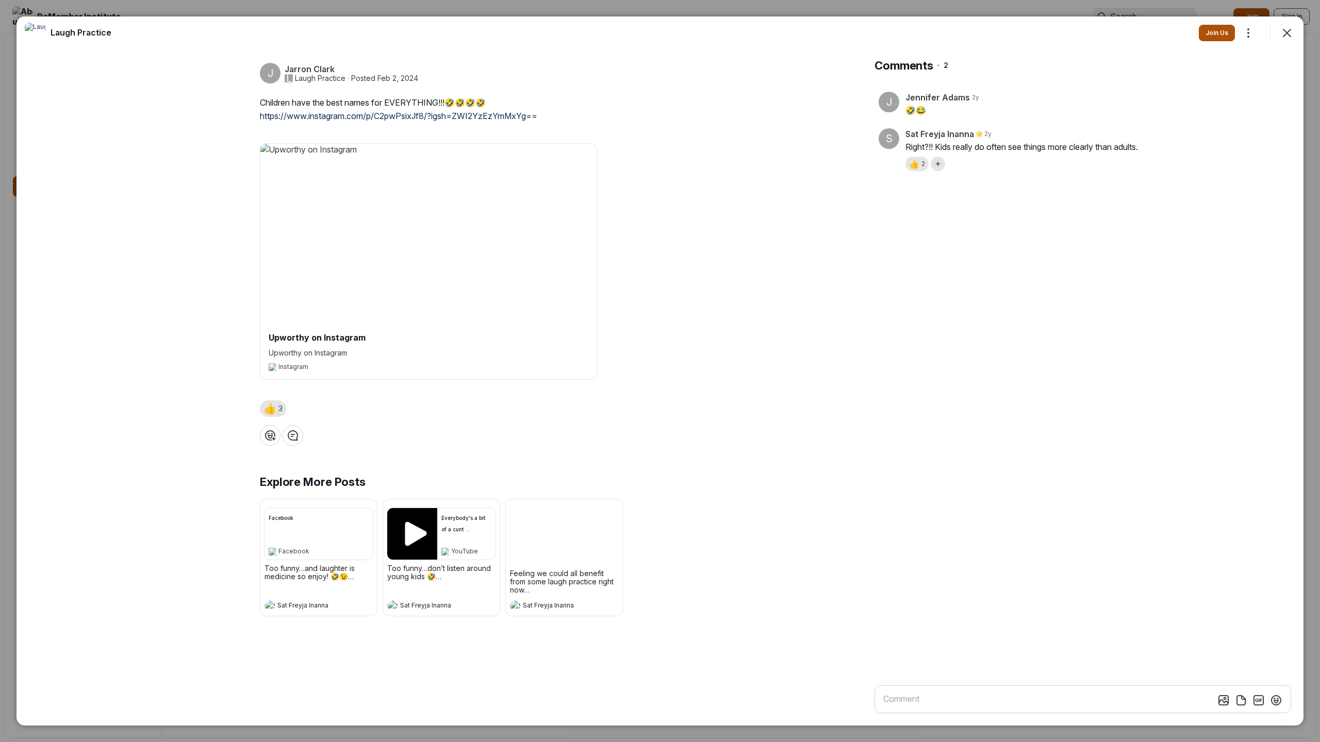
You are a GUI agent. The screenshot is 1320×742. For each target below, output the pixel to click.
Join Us (1217, 33)
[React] (270, 435)
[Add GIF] (1258, 700)
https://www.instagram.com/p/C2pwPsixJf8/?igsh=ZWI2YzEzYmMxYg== (398, 116)
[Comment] (293, 435)
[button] (273, 408)
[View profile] (270, 605)
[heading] (308, 606)
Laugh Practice (320, 78)
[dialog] (660, 371)
